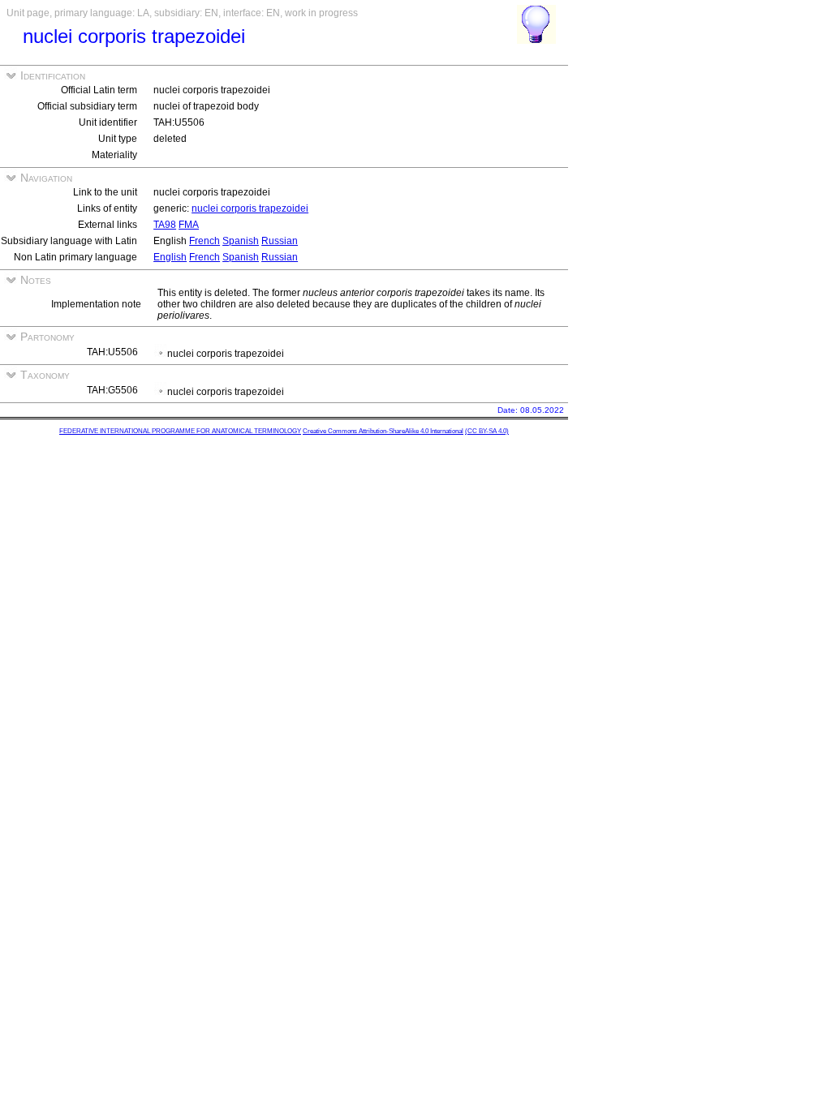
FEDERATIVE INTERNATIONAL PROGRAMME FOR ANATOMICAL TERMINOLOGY (180, 431)
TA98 (164, 224)
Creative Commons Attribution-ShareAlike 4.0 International (383, 431)
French (204, 241)
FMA (189, 224)
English (170, 257)
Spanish (240, 241)
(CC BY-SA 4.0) (487, 431)
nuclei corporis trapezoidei (250, 208)
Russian (279, 241)
